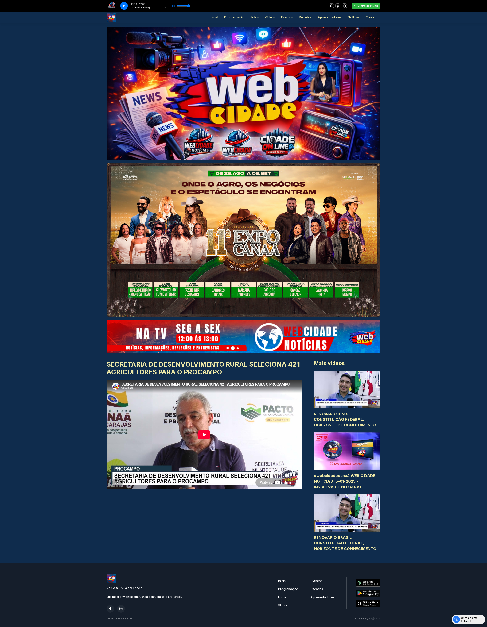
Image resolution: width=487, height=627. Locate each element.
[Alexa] (344, 5)
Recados (305, 17)
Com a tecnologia (362, 618)
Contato (371, 17)
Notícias (354, 17)
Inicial (214, 17)
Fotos (255, 17)
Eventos (287, 17)
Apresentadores (329, 17)
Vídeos (270, 17)
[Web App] (331, 5)
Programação (234, 17)
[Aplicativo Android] (337, 5)
